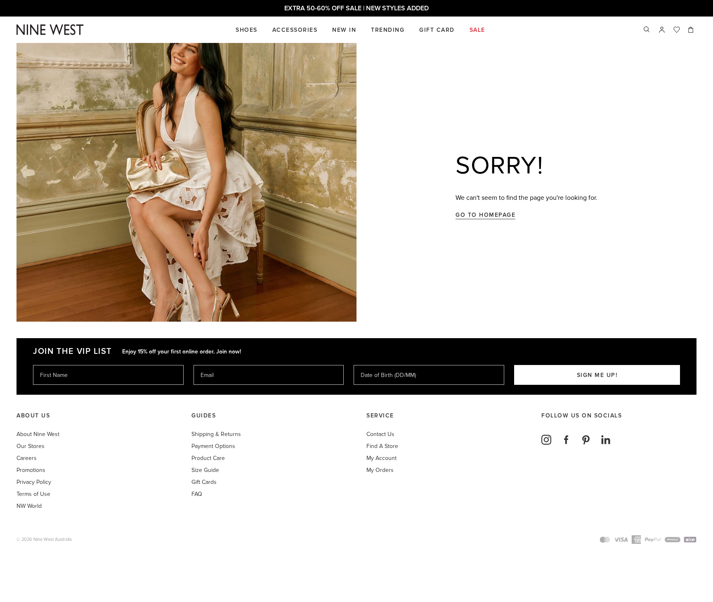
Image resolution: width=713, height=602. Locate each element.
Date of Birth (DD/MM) (385, 365)
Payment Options (213, 446)
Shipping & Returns (216, 434)
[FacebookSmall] (566, 440)
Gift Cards (204, 482)
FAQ (196, 494)
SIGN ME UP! (597, 375)
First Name (53, 365)
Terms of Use (33, 494)
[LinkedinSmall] (606, 440)
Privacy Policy (34, 482)
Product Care (208, 458)
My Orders (380, 470)
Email (207, 365)
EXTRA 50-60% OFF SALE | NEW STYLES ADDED (356, 8)
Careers (27, 458)
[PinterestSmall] (586, 440)
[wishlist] (677, 30)
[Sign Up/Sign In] (662, 30)
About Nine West (38, 434)
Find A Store (382, 446)
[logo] (50, 29)
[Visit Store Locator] (662, 30)
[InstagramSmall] (546, 440)
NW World (29, 506)
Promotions (31, 470)
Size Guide (205, 470)
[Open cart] (691, 30)
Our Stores (31, 446)
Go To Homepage (485, 214)
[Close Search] (647, 30)
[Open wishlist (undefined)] (677, 30)
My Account (381, 458)
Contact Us (380, 434)
